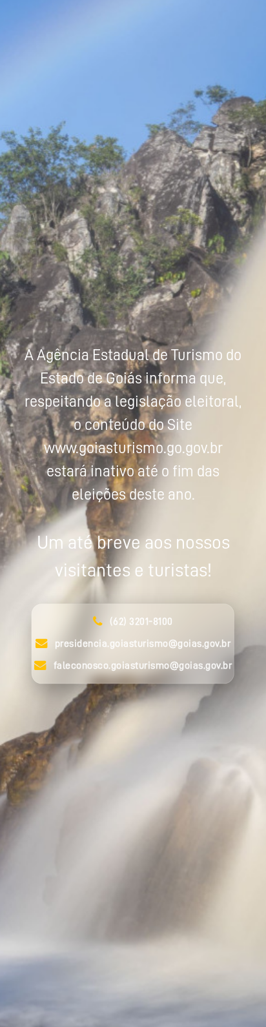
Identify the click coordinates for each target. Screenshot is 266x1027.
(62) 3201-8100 (141, 621)
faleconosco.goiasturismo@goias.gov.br (143, 665)
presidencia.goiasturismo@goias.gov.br (143, 643)
